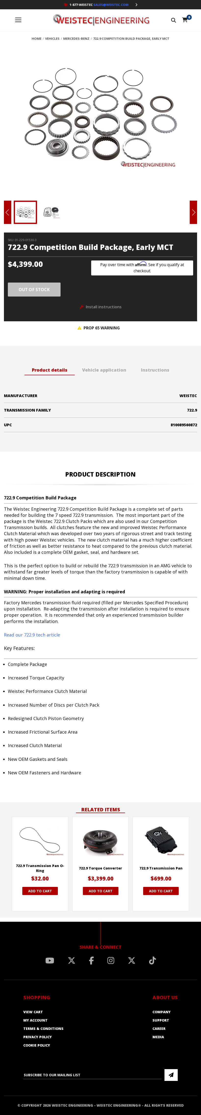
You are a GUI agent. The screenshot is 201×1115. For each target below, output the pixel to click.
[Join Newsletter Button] (171, 1075)
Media (158, 1037)
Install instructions (104, 307)
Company (161, 1012)
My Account (35, 1020)
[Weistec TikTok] (152, 960)
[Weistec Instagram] (110, 960)
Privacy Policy (37, 1037)
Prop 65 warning (101, 328)
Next (193, 212)
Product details (49, 370)
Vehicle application (104, 370)
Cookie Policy (36, 1045)
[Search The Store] (173, 20)
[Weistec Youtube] (49, 960)
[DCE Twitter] (132, 960)
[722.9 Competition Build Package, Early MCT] (100, 122)
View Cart (33, 1012)
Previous (7, 212)
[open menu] (18, 20)
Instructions (155, 370)
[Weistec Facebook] (91, 960)
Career (158, 1028)
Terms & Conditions (43, 1028)
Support (160, 1020)
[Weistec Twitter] (71, 960)
